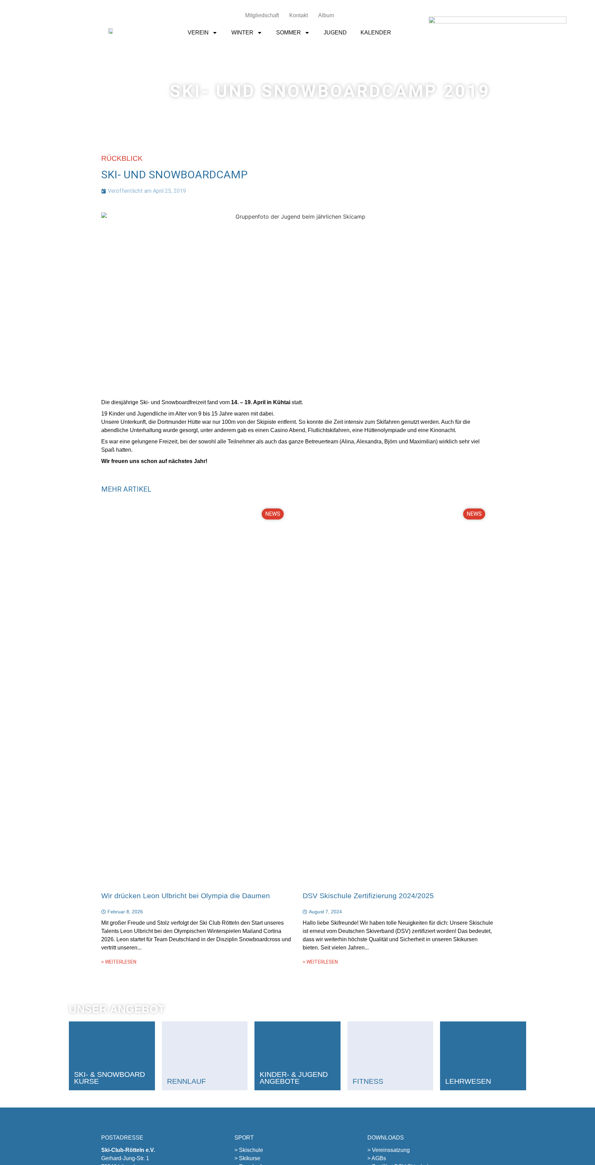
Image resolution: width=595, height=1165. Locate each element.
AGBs (379, 1158)
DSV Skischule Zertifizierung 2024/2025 (368, 896)
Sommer (288, 32)
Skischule (251, 1150)
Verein (198, 32)
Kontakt (298, 15)
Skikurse (249, 1158)
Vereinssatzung (391, 1150)
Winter (242, 32)
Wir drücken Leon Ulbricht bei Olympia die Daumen (185, 896)
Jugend (335, 32)
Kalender (376, 32)
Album (326, 15)
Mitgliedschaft (262, 15)
